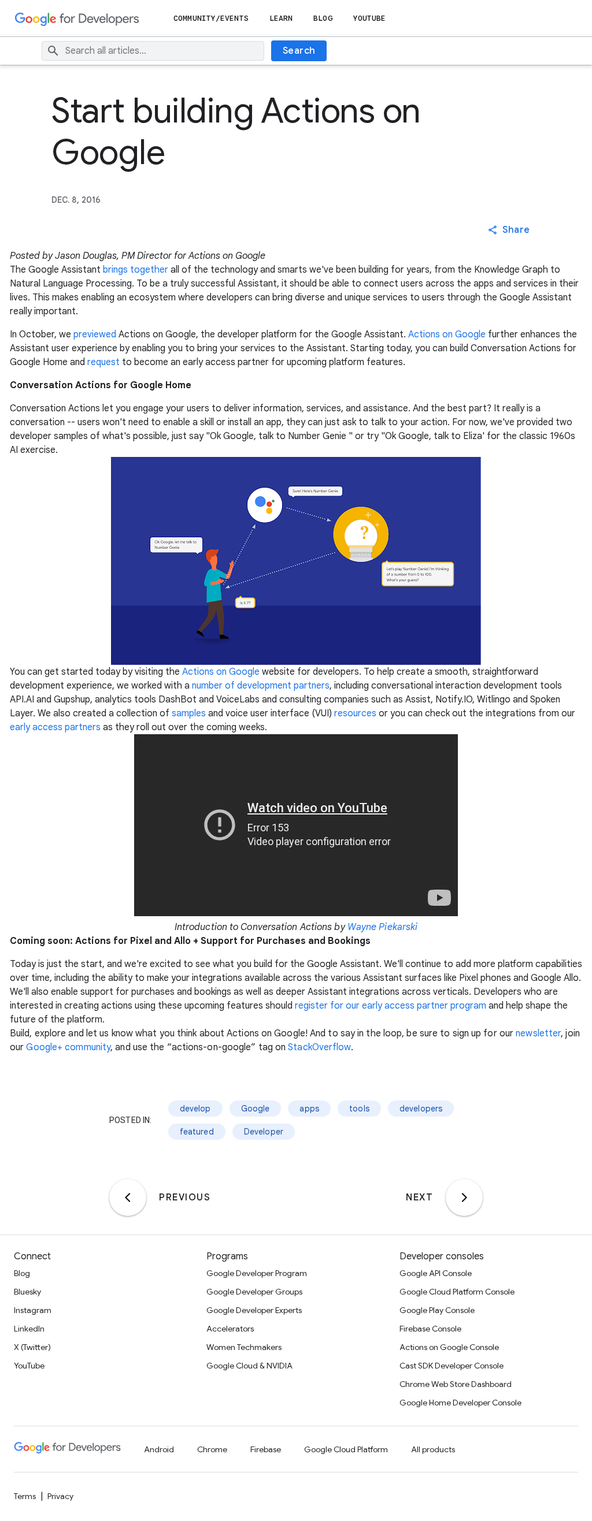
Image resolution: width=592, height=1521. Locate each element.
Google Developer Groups (254, 1291)
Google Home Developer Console (460, 1402)
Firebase (265, 1449)
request (103, 362)
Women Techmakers (244, 1347)
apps (309, 1108)
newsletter (538, 1033)
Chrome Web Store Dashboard (455, 1384)
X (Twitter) (32, 1347)
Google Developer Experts (254, 1310)
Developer (263, 1131)
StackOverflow (319, 1047)
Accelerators (230, 1328)
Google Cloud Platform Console (457, 1291)
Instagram (32, 1310)
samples (189, 713)
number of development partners (261, 685)
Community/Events (211, 18)
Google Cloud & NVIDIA (249, 1365)
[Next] (464, 1197)
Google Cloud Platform (346, 1449)
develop (195, 1108)
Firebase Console (430, 1328)
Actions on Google (447, 334)
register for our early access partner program (390, 1005)
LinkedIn (29, 1328)
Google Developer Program (256, 1273)
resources (355, 713)
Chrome (212, 1449)
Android (159, 1449)
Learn (281, 18)
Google (255, 1108)
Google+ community (68, 1047)
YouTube (369, 18)
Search (299, 51)
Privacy (60, 1496)
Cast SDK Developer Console (451, 1365)
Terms (25, 1496)
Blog (322, 18)
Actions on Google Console (449, 1347)
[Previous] (127, 1197)
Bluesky (27, 1291)
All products (433, 1449)
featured (197, 1131)
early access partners (55, 727)
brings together (135, 270)
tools (359, 1108)
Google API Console (435, 1273)
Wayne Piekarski (382, 927)
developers (421, 1108)
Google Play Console (437, 1310)
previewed (94, 334)
